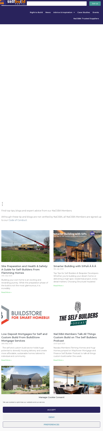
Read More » (6, 292)
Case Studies (83, 12)
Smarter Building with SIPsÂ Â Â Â (75, 266)
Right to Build (36, 12)
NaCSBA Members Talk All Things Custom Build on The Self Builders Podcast (75, 337)
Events (96, 12)
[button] (51, 203)
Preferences (51, 424)
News (48, 12)
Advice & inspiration (62, 12)
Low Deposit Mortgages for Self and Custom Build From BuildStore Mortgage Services (24, 337)
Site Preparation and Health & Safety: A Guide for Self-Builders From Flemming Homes (24, 269)
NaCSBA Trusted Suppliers (86, 18)
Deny (52, 417)
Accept (51, 409)
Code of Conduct (18, 220)
